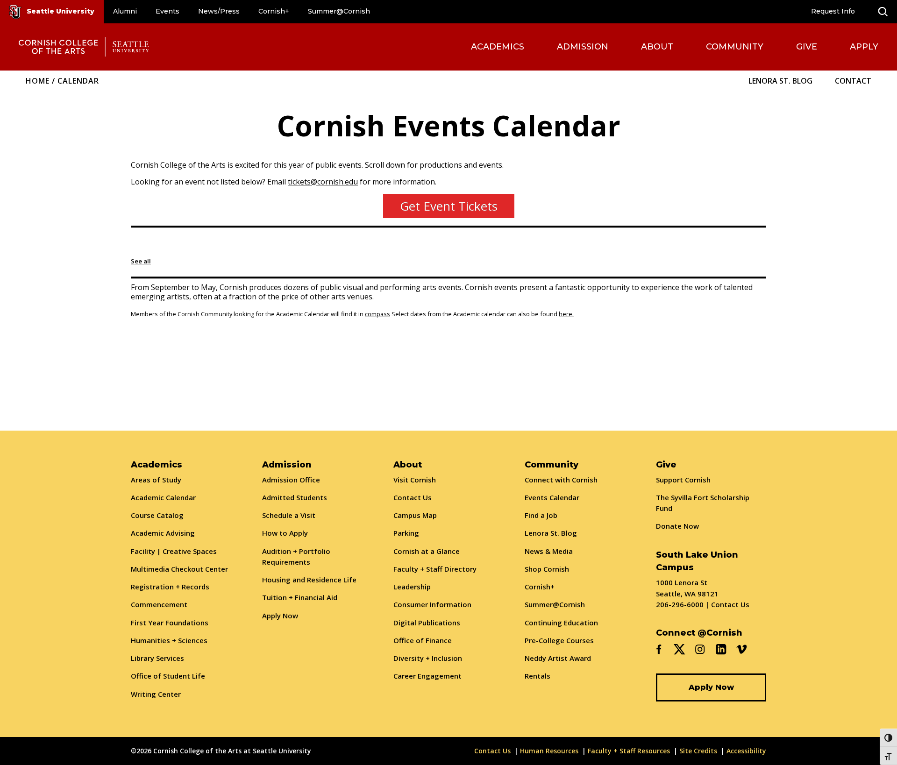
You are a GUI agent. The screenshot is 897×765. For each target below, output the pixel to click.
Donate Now (677, 526)
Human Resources (549, 750)
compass (377, 314)
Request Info (833, 11)
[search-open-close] (883, 11)
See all (141, 261)
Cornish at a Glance (426, 551)
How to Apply (285, 533)
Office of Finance (422, 640)
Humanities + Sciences (169, 640)
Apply (864, 47)
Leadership (412, 586)
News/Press (219, 11)
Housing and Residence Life (309, 579)
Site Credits (698, 750)
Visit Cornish (414, 479)
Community (734, 47)
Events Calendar (552, 497)
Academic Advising (163, 533)
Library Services (157, 658)
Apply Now (280, 615)
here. (566, 314)
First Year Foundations (169, 622)
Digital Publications (426, 622)
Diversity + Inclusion (427, 658)
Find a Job (541, 515)
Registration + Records (170, 586)
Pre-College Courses (559, 640)
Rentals (537, 675)
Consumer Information (432, 604)
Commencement (159, 604)
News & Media (549, 551)
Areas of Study (156, 479)
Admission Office (291, 479)
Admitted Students (294, 497)
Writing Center (156, 694)
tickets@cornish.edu (323, 182)
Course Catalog (157, 515)
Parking (406, 533)
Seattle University (60, 11)
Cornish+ (273, 11)
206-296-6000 (680, 604)
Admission (582, 47)
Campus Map (415, 515)
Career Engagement (427, 675)
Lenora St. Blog (780, 81)
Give (806, 47)
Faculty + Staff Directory (435, 569)
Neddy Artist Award (558, 658)
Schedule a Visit (288, 515)
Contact (853, 81)
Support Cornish (683, 479)
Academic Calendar (163, 497)
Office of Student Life (168, 675)
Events (167, 11)
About (657, 47)
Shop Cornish (547, 569)
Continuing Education (561, 622)
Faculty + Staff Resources (629, 750)
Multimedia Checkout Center (179, 569)
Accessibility (746, 750)
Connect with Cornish (561, 479)
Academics (497, 47)
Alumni (125, 11)
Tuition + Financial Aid (299, 597)
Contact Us (412, 497)
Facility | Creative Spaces (174, 551)
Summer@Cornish (339, 11)
